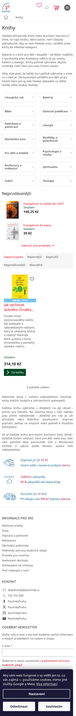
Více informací (46, 684)
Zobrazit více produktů (36, 245)
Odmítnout (19, 706)
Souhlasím (54, 706)
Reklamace (9, 540)
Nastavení (37, 694)
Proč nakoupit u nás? (15, 570)
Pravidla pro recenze (15, 555)
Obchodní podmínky (15, 545)
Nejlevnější (34, 257)
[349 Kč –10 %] (20, 287)
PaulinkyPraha (17, 601)
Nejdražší (52, 257)
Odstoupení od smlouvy (17, 565)
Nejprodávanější (14, 265)
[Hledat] (47, 8)
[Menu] (67, 8)
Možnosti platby (12, 525)
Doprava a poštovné (15, 535)
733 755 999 (15, 595)
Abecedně (35, 265)
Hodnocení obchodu (15, 560)
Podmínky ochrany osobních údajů (24, 550)
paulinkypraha (17, 613)
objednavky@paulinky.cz (24, 590)
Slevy (5, 530)
